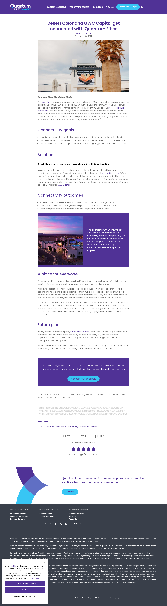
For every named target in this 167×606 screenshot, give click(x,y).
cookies (13, 566)
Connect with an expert (83, 378)
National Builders (17, 519)
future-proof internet (80, 331)
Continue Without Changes (25, 583)
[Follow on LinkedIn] (45, 524)
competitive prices (110, 173)
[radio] (73, 450)
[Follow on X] (61, 524)
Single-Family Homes (19, 516)
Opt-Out (25, 590)
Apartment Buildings (18, 513)
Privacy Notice (34, 578)
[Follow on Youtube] (50, 524)
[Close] (44, 562)
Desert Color (46, 102)
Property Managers (77, 513)
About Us (73, 519)
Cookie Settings (75, 523)
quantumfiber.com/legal (99, 548)
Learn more (70, 492)
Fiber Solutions (45, 513)
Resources (73, 516)
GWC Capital (63, 185)
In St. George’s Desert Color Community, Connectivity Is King (69, 426)
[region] (25, 581)
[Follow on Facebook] (56, 524)
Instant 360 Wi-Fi (46, 516)
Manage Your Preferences (24, 596)
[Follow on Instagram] (66, 524)
